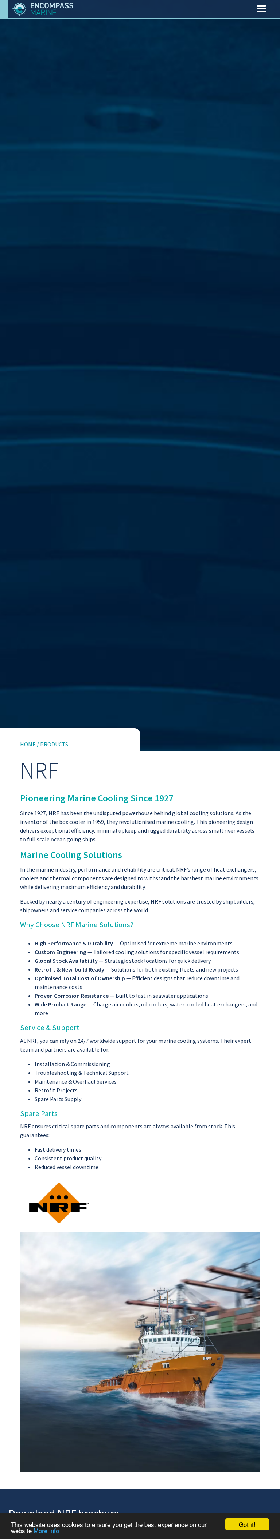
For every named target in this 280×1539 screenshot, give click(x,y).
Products (54, 744)
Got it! (247, 1524)
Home (28, 744)
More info (46, 1530)
